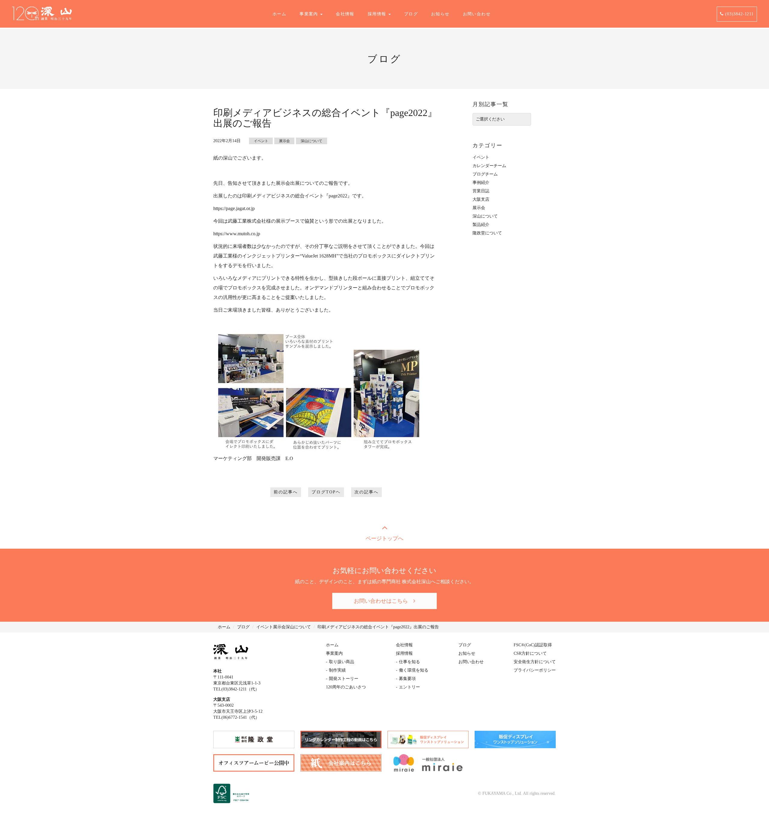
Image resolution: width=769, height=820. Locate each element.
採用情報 (378, 14)
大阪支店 (481, 199)
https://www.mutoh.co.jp (236, 233)
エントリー (409, 687)
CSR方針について (530, 653)
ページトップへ (384, 538)
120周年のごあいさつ (346, 687)
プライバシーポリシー (535, 670)
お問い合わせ (477, 14)
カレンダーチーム (489, 165)
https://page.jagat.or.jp (234, 208)
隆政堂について (487, 233)
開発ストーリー (343, 678)
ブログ (411, 14)
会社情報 (345, 14)
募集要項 (407, 678)
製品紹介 (481, 224)
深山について (311, 141)
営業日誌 (481, 191)
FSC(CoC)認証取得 (533, 645)
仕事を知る (409, 662)
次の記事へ (366, 492)
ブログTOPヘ (326, 492)
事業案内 (309, 14)
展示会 (284, 141)
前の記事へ (286, 492)
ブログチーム (485, 174)
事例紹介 (481, 182)
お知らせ (440, 14)
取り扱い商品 (341, 662)
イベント (261, 141)
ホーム (279, 14)
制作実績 (337, 670)
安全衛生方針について (535, 662)
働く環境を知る (413, 670)
